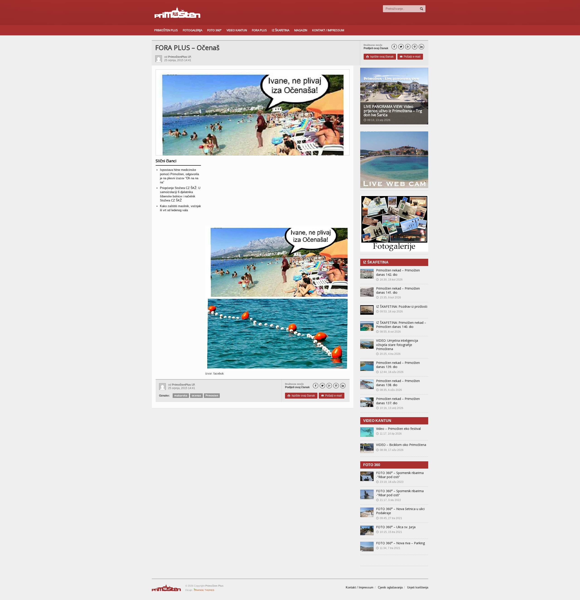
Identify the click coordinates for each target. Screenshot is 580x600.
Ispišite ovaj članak (380, 56)
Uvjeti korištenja (417, 587)
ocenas (196, 395)
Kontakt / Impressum (328, 30)
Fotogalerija (192, 30)
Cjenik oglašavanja (390, 587)
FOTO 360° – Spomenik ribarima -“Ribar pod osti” (400, 475)
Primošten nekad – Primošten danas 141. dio (398, 290)
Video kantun (237, 30)
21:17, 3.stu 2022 (388, 500)
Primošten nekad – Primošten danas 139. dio (398, 364)
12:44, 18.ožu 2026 (390, 372)
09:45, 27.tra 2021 (389, 518)
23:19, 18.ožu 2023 (390, 482)
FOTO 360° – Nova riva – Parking (400, 543)
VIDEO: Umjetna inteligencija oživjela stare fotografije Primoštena (397, 344)
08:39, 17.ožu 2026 (390, 450)
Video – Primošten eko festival (398, 428)
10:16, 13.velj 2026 (389, 408)
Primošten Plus (166, 30)
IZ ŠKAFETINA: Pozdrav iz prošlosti (401, 306)
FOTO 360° (214, 30)
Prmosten (211, 395)
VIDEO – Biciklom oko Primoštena (401, 445)
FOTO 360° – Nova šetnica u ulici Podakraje (400, 511)
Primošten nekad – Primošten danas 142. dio (398, 272)
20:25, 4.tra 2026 (388, 354)
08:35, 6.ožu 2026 (389, 390)
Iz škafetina (280, 30)
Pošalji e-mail (410, 56)
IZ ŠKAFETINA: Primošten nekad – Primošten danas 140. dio (401, 324)
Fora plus (259, 30)
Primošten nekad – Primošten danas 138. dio (398, 383)
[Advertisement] (277, 192)
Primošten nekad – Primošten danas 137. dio (398, 401)
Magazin (300, 30)
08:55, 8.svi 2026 (388, 331)
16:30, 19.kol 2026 (389, 279)
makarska (180, 395)
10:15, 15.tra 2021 (389, 532)
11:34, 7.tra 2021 (388, 548)
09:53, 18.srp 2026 (389, 311)
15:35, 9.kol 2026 (388, 297)
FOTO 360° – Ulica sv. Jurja (396, 527)
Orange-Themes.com (204, 590)
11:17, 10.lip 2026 (389, 433)
